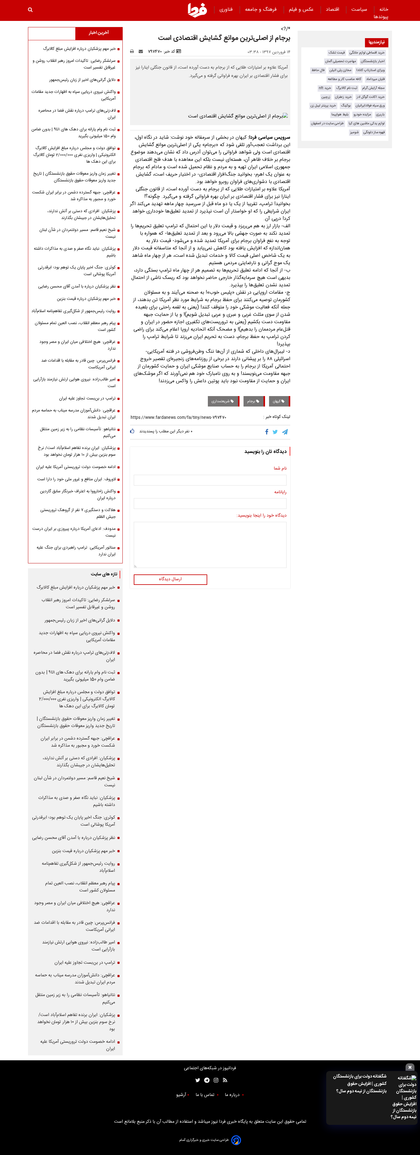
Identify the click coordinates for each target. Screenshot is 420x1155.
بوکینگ (346, 106)
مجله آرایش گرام (373, 88)
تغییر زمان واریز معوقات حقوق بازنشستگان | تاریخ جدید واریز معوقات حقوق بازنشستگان (74, 177)
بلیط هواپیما (340, 114)
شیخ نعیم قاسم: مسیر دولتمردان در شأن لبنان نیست (77, 233)
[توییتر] (275, 432)
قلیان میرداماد (375, 79)
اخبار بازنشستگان (373, 61)
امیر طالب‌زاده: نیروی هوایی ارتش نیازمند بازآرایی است (74, 383)
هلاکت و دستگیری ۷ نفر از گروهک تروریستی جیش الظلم (78, 513)
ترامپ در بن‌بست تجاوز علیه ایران (87, 398)
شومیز (354, 132)
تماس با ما (206, 1095)
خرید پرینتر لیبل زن (323, 106)
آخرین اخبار (99, 33)
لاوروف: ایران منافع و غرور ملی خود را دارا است (76, 479)
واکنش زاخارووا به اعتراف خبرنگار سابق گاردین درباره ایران (78, 495)
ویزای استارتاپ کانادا (370, 70)
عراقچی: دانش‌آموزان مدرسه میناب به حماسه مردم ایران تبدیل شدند (74, 414)
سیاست (360, 10)
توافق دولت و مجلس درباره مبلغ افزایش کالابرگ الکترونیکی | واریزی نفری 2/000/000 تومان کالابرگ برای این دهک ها (74, 155)
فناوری (227, 10)
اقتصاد (333, 10)
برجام (251, 401)
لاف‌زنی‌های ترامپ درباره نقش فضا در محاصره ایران (77, 114)
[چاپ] (134, 51)
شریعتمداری (221, 401)
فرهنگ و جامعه (261, 10)
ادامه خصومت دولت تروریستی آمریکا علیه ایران (76, 467)
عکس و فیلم (302, 10)
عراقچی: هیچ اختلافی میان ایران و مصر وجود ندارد (77, 345)
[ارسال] (142, 51)
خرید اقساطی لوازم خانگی (367, 53)
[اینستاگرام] (214, 1080)
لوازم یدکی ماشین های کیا (367, 123)
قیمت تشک (337, 53)
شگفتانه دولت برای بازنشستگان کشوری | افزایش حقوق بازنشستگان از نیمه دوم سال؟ (359, 1084)
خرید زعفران (343, 97)
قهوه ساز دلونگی (374, 132)
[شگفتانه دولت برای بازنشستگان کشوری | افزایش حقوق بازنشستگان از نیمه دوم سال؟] (403, 1098)
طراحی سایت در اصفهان (327, 123)
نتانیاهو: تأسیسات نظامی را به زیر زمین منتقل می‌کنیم (78, 432)
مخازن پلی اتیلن (340, 70)
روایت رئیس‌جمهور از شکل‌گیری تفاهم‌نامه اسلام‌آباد (73, 311)
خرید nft (325, 88)
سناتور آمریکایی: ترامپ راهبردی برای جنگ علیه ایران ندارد (76, 551)
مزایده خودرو (362, 114)
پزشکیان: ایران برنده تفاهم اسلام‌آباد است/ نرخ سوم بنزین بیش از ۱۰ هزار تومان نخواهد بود (77, 451)
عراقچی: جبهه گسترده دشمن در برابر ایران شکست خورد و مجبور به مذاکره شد (74, 196)
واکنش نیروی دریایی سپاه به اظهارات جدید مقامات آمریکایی (74, 95)
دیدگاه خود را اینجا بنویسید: (261, 516)
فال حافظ (318, 70)
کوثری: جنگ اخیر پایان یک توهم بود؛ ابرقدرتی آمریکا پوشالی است (77, 271)
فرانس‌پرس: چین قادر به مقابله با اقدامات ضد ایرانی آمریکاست (78, 364)
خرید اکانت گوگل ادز (371, 97)
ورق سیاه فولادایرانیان (370, 106)
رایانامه (280, 492)
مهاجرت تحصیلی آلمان (340, 61)
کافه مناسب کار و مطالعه (344, 79)
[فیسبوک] (268, 432)
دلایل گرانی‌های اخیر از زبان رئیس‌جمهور (82, 80)
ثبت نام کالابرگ (346, 88)
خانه (383, 10)
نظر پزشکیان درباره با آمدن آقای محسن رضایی (77, 286)
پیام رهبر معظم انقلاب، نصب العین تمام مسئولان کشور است (75, 326)
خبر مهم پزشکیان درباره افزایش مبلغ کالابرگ (79, 49)
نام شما (280, 469)
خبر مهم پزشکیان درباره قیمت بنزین (86, 299)
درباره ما (233, 1095)
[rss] (223, 1080)
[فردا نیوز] (197, 10)
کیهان (277, 401)
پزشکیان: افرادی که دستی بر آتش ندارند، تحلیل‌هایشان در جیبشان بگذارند (81, 214)
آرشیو (181, 1095)
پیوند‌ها (381, 17)
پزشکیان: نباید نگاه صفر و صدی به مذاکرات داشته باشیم (75, 252)
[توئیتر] (196, 1080)
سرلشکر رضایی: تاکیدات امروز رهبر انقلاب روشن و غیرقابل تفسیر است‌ (74, 64)
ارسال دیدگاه (170, 579)
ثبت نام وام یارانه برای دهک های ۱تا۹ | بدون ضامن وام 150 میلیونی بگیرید (73, 133)
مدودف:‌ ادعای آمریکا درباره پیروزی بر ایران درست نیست (74, 532)
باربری (380, 114)
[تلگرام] (285, 432)
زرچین (326, 97)
